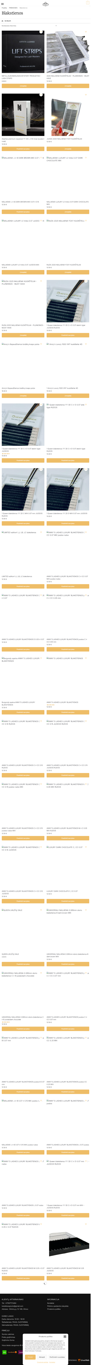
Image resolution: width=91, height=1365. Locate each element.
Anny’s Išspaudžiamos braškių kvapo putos (18, 388)
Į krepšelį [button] (23, 86)
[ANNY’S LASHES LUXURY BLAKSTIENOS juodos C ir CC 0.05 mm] (68, 615)
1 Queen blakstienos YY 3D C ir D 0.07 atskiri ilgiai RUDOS (66, 450)
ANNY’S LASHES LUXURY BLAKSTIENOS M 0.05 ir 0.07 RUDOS (23, 1269)
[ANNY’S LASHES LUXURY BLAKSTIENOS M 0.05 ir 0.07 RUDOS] (23, 1244)
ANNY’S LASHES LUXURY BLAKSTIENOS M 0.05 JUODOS (65, 1269)
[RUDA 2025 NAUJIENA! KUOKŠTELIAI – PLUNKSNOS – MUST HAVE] (23, 301)
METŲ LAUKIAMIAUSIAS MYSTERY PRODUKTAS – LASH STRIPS (21, 77)
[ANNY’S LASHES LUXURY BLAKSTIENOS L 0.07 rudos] (23, 1181)
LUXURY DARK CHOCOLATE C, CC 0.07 (62, 891)
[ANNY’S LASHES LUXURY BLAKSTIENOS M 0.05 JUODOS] (68, 1244)
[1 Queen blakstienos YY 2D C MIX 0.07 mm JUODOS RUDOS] (23, 489)
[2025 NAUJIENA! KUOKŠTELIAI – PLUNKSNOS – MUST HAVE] (68, 52)
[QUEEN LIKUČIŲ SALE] (23, 930)
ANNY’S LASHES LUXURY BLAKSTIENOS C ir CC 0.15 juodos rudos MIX (22, 829)
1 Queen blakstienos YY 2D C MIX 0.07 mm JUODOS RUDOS (22, 514)
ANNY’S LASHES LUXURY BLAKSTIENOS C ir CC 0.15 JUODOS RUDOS (67, 766)
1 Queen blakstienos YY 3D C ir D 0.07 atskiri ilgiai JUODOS (21, 450)
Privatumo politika (42, 1362)
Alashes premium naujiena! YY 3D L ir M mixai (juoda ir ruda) (23, 140)
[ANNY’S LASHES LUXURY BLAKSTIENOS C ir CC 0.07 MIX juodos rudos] (68, 552)
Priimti (30, 1357)
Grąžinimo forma (8, 1340)
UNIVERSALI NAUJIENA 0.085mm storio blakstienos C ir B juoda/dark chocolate (23, 1018)
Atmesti (42, 1357)
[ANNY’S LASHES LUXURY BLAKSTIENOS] (68, 678)
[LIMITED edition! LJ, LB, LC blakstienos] (23, 552)
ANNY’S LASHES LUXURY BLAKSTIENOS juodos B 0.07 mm (23, 1083)
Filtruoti (8, 21)
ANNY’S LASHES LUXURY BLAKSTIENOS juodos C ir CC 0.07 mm (67, 1018)
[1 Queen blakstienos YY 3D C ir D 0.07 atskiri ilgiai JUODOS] (23, 424)
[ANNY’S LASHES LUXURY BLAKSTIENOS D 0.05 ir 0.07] (23, 615)
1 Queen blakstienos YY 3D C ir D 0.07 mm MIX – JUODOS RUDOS (65, 1206)
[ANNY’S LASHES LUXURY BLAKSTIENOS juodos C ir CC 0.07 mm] (68, 993)
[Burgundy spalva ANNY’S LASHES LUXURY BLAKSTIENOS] (23, 678)
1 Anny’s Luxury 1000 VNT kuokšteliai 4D (62, 388)
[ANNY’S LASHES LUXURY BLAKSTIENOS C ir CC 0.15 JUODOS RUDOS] (68, 741)
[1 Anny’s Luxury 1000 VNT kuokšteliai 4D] (68, 364)
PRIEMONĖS (13, 8)
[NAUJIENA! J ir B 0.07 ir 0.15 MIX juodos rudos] (23, 1120)
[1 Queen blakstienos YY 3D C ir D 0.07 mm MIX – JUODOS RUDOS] (68, 1181)
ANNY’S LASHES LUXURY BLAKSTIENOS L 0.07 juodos (68, 1145)
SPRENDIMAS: (72, 1360)
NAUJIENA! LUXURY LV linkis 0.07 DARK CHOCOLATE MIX (68, 203)
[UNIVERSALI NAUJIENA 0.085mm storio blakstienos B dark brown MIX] (68, 930)
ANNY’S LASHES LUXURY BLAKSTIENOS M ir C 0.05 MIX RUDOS (67, 829)
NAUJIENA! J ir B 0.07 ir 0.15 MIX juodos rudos (20, 1145)
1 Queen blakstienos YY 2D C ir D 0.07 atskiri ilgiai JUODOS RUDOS (66, 326)
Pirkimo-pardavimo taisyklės (57, 1306)
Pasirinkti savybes (23, 149)
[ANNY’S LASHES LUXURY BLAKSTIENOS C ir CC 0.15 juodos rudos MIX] (23, 804)
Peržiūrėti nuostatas (57, 1357)
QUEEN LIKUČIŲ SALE (10, 954)
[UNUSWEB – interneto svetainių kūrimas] (83, 1360)
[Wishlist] (41, 31)
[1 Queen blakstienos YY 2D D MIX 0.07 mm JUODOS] (68, 489)
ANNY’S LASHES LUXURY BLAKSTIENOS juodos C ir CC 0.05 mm (67, 640)
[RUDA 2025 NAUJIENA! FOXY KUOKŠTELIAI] (68, 241)
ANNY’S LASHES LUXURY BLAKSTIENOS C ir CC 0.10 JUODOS (22, 892)
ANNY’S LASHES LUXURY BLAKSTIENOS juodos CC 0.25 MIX (67, 1083)
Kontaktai (52, 1362)
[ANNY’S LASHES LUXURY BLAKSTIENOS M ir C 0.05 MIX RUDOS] (68, 804)
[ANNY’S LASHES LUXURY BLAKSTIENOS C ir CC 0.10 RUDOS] (23, 741)
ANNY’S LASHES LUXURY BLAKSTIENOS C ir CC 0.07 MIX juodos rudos (67, 577)
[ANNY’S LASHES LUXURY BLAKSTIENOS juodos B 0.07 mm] (23, 1058)
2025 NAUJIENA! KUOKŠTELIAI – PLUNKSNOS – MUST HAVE (68, 77)
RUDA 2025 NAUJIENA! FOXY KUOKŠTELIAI (64, 265)
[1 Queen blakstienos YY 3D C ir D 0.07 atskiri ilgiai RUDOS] (68, 424)
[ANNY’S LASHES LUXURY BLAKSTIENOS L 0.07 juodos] (68, 1120)
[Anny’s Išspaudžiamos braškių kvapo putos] (23, 364)
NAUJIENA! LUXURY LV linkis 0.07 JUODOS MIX (20, 265)
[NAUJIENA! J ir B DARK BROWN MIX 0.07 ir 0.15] (23, 178)
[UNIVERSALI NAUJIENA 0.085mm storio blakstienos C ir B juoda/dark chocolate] (23, 993)
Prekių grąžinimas (8, 1337)
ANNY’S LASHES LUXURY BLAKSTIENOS (62, 702)
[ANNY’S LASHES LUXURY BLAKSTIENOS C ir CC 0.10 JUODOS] (23, 867)
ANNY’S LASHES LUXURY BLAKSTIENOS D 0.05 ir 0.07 (23, 639)
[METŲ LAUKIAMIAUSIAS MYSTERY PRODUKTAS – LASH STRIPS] (23, 52)
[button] (65, 1336)
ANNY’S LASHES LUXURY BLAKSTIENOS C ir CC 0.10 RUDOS (22, 766)
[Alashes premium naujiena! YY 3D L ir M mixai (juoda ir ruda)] (23, 115)
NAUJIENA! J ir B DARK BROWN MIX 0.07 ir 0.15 (20, 202)
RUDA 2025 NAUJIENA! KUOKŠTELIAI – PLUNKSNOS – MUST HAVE (23, 326)
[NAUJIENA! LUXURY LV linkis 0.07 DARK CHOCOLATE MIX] (68, 178)
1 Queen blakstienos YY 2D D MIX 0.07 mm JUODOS (67, 513)
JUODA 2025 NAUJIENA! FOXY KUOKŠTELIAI (64, 139)
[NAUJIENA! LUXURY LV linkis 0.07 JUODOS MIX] (23, 241)
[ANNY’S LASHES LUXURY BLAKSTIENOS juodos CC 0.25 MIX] (68, 1058)
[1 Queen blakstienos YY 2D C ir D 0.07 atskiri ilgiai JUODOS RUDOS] (68, 301)
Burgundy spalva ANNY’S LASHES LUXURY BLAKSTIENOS (18, 703)
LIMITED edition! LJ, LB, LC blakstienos (17, 576)
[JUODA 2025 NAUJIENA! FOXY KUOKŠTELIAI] (68, 115)
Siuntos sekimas (8, 1334)
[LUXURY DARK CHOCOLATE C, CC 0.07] (68, 867)
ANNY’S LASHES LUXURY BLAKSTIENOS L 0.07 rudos (22, 1205)
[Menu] (4, 4)
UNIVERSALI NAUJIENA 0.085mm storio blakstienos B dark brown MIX (67, 955)
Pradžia (4, 8)
